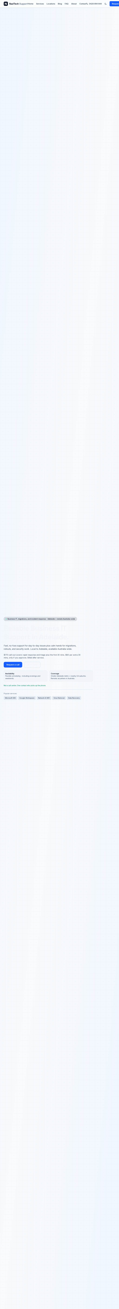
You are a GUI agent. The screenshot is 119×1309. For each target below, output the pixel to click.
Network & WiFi (44, 698)
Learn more (32, 665)
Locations (51, 4)
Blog (60, 4)
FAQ (66, 4)
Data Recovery (74, 698)
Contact (82, 4)
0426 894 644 (95, 4)
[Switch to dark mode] (106, 4)
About (74, 4)
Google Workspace (26, 698)
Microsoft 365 (10, 698)
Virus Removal (59, 698)
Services (40, 4)
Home (30, 4)
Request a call (13, 665)
